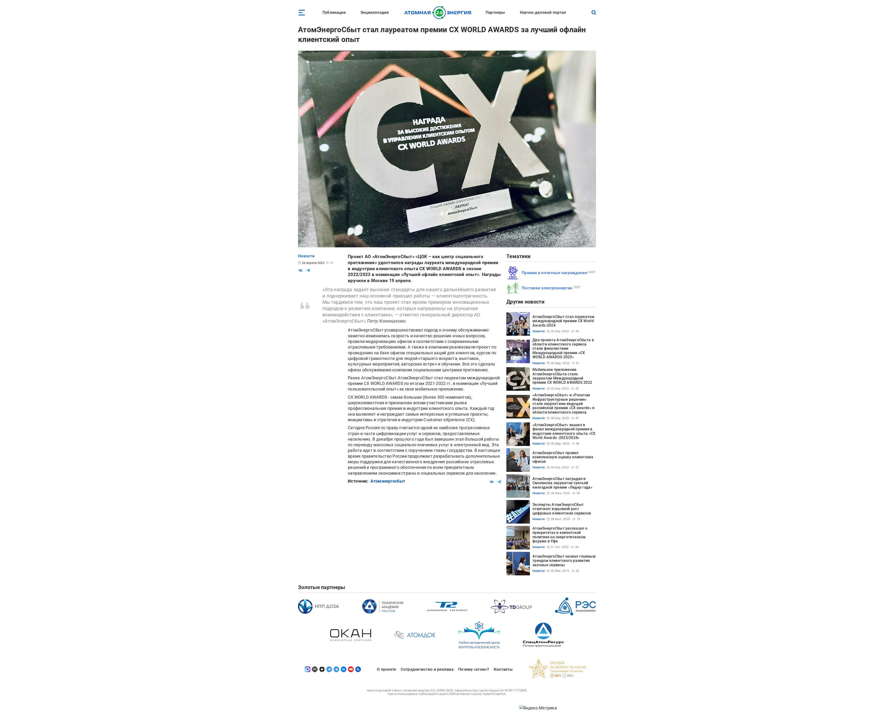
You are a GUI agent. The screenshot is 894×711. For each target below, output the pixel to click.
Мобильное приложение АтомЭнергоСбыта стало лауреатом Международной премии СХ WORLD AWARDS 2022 (562, 376)
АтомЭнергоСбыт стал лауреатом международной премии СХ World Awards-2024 (563, 321)
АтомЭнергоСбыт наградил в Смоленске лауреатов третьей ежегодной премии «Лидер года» (562, 483)
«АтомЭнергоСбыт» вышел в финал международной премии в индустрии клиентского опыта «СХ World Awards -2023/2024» (563, 431)
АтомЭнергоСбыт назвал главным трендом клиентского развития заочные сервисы (564, 560)
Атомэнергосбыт (387, 481)
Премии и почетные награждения (554, 272)
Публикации (334, 12)
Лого (439, 12)
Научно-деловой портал (543, 12)
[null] (300, 270)
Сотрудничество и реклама (427, 669)
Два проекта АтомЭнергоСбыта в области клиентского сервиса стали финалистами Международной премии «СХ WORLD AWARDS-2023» (563, 348)
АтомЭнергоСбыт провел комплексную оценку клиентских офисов (562, 457)
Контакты (503, 669)
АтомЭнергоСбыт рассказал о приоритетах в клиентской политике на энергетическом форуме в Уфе (559, 534)
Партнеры (495, 12)
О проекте (386, 669)
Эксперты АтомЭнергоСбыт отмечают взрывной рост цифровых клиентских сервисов (561, 508)
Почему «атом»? (473, 669)
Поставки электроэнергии (547, 288)
